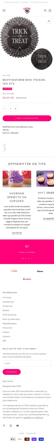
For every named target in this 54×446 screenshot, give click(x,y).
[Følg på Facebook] (4, 425)
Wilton (6, 75)
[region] (27, 249)
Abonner (11, 372)
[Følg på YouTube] (17, 425)
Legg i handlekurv (27, 118)
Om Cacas (7, 297)
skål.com (39, 417)
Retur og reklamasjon (11, 319)
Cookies (6, 332)
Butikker (6, 310)
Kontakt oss (7, 306)
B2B (4, 341)
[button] (27, 145)
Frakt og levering (9, 315)
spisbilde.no (28, 417)
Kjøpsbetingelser (10, 323)
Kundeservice (8, 302)
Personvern (7, 328)
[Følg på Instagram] (10, 425)
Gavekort (6, 336)
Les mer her (17, 232)
